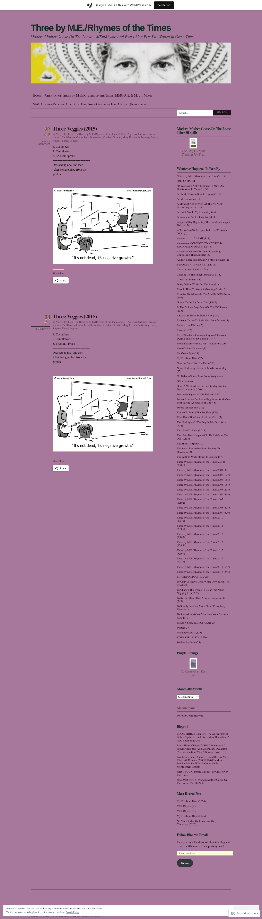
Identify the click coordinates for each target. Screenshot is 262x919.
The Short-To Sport (187, 443)
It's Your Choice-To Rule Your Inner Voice (200, 320)
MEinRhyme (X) (186, 806)
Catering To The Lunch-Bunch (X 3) (197, 274)
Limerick (182, 330)
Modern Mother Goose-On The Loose (198, 343)
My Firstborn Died (187, 358)
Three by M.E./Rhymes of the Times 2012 (200, 534)
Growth (117, 137)
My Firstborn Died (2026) (191, 801)
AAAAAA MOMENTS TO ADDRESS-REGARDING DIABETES (199, 244)
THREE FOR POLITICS (190, 576)
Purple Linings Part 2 (188, 407)
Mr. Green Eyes (185, 353)
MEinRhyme (186, 708)
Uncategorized (185, 632)
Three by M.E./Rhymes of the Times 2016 (200, 558)
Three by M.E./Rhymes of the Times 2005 (200, 489)
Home (37, 95)
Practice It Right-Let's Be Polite (194, 394)
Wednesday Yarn (186, 642)
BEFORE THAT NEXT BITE (193, 264)
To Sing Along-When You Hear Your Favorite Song (202, 615)
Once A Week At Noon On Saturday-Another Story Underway (202, 387)
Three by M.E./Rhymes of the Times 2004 (200, 484)
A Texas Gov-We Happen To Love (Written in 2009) (202, 231)
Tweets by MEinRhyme (190, 715)
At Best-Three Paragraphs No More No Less (201, 259)
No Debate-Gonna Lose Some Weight (198, 376)
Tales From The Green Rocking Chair (197, 417)
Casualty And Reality (189, 269)
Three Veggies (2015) (75, 128)
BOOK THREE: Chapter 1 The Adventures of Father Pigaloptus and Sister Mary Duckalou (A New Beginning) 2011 (203, 737)
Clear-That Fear (185, 279)
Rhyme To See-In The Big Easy (194, 412)
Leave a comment (44, 142)
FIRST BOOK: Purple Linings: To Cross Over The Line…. (202, 773)
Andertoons (140, 134)
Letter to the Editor (187, 325)
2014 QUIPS (184, 181)
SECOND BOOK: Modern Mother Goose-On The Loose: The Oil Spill (202, 781)
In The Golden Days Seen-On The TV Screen (202, 307)
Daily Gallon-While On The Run (195, 284)
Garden (107, 137)
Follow (185, 863)
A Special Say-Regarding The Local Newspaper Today (203, 223)
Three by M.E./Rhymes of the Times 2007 (200, 499)
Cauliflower (68, 137)
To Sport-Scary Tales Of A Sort (194, 622)
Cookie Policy (72, 912)
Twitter (181, 627)
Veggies (73, 140)
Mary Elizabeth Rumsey (136, 137)
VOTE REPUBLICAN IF (191, 637)
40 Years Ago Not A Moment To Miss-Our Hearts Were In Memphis (200, 187)
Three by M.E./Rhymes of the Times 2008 (200, 507)
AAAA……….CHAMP (190, 238)
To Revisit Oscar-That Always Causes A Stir (201, 598)
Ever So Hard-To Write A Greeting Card (199, 289)
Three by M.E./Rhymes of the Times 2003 (200, 479)
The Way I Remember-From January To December (198, 450)
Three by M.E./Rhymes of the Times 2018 (200, 572)
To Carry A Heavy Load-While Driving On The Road (203, 583)
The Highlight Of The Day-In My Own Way (201, 422)
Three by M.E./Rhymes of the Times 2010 (200, 517)
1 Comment (43, 328)
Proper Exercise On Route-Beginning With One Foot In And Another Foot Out (203, 400)
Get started (164, 5)
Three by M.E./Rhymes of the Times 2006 (200, 494)
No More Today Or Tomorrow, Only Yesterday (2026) (197, 822)
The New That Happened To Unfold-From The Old (202, 436)
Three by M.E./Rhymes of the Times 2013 (200, 542)
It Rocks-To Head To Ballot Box (194, 315)
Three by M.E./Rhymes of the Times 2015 (102, 134)
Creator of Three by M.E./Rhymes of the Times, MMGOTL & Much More (98, 95)
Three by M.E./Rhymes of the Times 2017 (200, 567)
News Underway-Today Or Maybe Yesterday (202, 368)
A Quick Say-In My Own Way (194, 212)
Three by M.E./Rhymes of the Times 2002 (200, 475)
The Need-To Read (187, 430)
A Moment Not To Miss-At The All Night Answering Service (200, 205)
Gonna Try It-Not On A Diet (192, 302)
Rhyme (57, 140)
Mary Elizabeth (64, 134)
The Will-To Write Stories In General (197, 457)
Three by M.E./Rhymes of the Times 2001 (200, 470)
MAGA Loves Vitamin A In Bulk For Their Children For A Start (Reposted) (89, 104)
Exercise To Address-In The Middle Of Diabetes (203, 294)
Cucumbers (82, 137)
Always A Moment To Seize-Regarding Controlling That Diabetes (199, 253)
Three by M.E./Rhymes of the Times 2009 (200, 512)
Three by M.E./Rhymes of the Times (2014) (201, 461)
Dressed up (96, 137)
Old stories (183, 381)
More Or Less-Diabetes (189, 348)
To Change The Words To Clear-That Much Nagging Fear (200, 591)
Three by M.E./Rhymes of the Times (101, 28)
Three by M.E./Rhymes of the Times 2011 (200, 526)
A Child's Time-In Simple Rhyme (195, 194)
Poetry (154, 137)
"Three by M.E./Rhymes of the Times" (198, 176)
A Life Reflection (186, 199)
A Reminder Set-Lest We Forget (194, 217)
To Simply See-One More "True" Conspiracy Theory (201, 607)
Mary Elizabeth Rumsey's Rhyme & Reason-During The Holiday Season (201, 336)
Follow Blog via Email (192, 834)
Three (65, 140)
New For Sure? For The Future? (194, 363)
